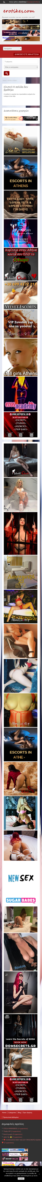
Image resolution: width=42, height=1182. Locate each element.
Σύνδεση (36, 2)
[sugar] (21, 905)
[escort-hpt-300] (20, 658)
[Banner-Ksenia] (20, 692)
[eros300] (20, 411)
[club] (20, 477)
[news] (20, 894)
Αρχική (4, 80)
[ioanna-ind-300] (20, 511)
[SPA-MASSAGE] (20, 588)
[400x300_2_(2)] (20, 437)
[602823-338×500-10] (20, 970)
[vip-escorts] (20, 189)
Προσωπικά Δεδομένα (10, 1117)
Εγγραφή (30, 2)
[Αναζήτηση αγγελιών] (6, 73)
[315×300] (21, 280)
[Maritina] (20, 795)
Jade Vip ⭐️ (7, 1137)
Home (4, 1112)
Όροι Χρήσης (27, 1112)
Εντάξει (21, 1178)
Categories (12, 1112)
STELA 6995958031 (10, 1128)
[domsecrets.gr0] (20, 1047)
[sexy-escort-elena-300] (20, 932)
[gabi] (20, 554)
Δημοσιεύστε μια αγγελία (27, 54)
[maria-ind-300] (20, 829)
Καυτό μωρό (7, 1134)
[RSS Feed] (4, 2)
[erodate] (20, 218)
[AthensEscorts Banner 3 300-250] (20, 337)
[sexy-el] (20, 860)
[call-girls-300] (20, 375)
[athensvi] (20, 623)
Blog (19, 1112)
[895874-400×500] (20, 1013)
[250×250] (18, 1076)
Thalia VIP (7, 1131)
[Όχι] (39, 1174)
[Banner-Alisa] (20, 726)
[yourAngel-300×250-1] (20, 247)
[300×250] (20, 155)
